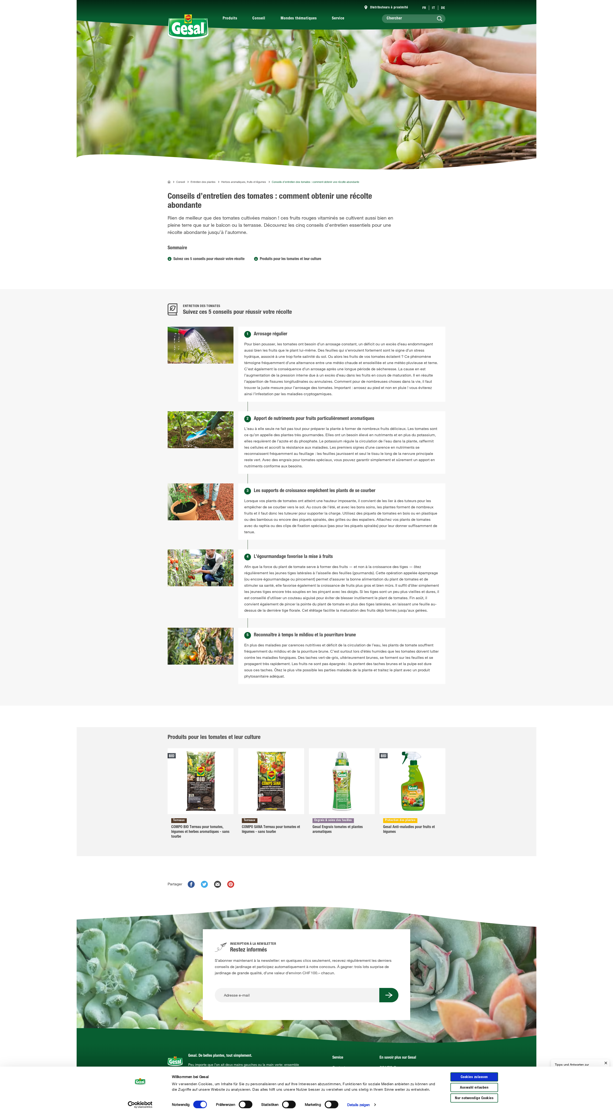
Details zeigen (358, 1104)
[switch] (245, 1104)
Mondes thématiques (299, 19)
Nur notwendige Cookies (474, 1098)
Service (338, 19)
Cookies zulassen (474, 1077)
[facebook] (191, 884)
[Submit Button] (388, 995)
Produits (230, 19)
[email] (217, 884)
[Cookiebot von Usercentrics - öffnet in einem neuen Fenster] (140, 1104)
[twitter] (204, 884)
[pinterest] (230, 884)
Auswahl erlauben (474, 1088)
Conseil (258, 19)
